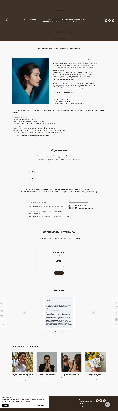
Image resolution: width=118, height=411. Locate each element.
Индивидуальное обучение (73, 20)
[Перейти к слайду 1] (55, 331)
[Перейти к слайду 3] (58, 331)
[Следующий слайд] (93, 312)
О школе (73, 21)
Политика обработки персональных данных (85, 400)
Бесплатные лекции (51, 21)
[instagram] (109, 20)
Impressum (82, 406)
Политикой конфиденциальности (24, 401)
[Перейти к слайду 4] (59, 331)
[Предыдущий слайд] (24, 312)
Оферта (81, 403)
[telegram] (113, 20)
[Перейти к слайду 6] (62, 331)
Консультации (30, 20)
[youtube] (106, 20)
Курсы (49, 20)
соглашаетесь (25, 399)
